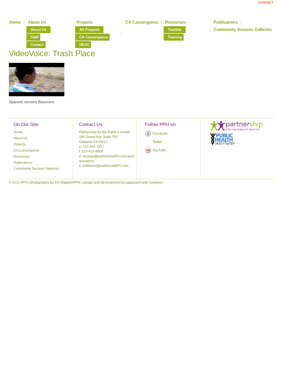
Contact (265, 2)
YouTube (159, 150)
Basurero (46, 102)
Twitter (157, 142)
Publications (226, 22)
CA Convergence (141, 22)
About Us (37, 22)
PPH (76, 182)
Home (15, 22)
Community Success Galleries (36, 168)
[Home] (48, 8)
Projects (85, 22)
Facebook (160, 133)
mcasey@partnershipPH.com (105, 156)
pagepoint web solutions (144, 182)
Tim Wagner (63, 182)
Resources (175, 22)
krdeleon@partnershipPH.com (105, 165)
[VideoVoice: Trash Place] (36, 95)
